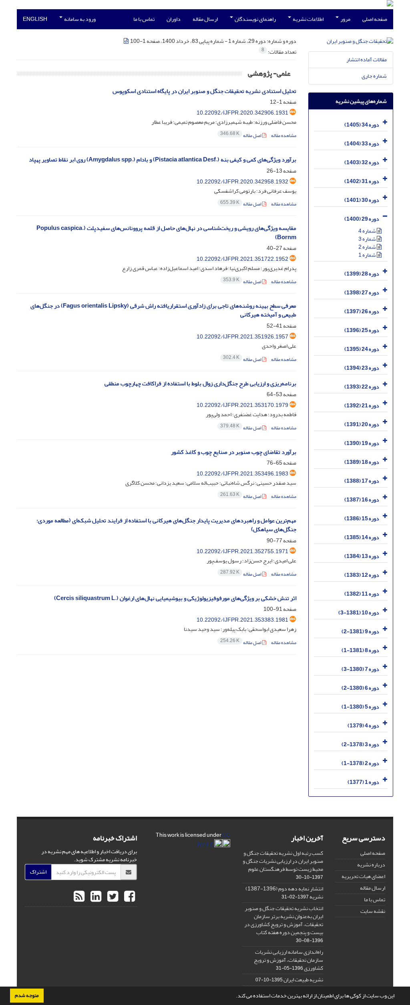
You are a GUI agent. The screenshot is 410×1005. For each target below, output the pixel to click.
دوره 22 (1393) (361, 386)
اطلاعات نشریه (308, 19)
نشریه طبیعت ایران (303, 979)
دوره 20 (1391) (361, 424)
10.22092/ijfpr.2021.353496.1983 (242, 473)
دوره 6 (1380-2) (360, 688)
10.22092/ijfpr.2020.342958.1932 (242, 181)
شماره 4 (367, 231)
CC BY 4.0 (213, 840)
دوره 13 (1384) (361, 556)
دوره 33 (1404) (361, 143)
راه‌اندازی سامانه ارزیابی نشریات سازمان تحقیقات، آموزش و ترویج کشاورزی (288, 960)
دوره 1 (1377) (363, 782)
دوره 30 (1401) (361, 200)
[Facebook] (128, 896)
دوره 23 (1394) (361, 368)
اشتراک (38, 871)
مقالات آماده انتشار (366, 59)
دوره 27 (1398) (361, 292)
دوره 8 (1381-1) (360, 650)
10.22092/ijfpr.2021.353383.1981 (242, 619)
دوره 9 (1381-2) (360, 631)
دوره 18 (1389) (361, 462)
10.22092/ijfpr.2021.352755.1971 (242, 551)
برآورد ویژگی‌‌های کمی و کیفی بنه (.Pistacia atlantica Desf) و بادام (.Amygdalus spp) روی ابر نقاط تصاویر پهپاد (162, 159)
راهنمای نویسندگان (255, 19)
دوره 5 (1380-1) (360, 706)
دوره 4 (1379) (363, 725)
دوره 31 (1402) (361, 181)
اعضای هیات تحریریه (363, 876)
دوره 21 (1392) (361, 405)
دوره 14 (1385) (361, 537)
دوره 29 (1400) (361, 218)
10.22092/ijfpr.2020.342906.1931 (242, 112)
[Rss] (79, 896)
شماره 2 (367, 247)
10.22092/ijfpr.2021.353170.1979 (242, 405)
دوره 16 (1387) (361, 499)
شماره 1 (367, 255)
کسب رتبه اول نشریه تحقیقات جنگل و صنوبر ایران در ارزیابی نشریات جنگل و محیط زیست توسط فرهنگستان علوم (283, 861)
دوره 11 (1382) (361, 593)
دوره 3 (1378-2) (360, 744)
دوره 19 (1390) (361, 443)
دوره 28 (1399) (361, 273)
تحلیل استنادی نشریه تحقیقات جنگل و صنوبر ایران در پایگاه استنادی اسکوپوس (204, 91)
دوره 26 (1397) (361, 311)
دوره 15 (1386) (361, 518)
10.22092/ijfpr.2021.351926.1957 (242, 336)
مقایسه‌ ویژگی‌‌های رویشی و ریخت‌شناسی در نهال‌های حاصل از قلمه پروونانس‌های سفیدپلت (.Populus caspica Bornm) (166, 232)
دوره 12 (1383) (361, 575)
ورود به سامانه (79, 19)
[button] (234, 996)
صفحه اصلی (374, 19)
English (35, 19)
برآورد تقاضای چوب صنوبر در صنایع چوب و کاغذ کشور (233, 452)
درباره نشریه (371, 864)
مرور (345, 19)
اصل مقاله (241, 135)
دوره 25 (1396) (361, 330)
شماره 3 (367, 239)
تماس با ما (144, 19)
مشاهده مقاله (283, 135)
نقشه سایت (372, 911)
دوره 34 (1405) (361, 124)
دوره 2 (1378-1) (360, 763)
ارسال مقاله (205, 19)
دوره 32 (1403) (361, 162)
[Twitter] (111, 896)
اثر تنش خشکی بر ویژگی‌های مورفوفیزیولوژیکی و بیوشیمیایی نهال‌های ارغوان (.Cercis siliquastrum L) (175, 598)
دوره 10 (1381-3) (358, 612)
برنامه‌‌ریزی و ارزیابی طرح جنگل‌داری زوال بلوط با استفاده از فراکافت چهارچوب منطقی (200, 383)
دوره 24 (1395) (361, 349)
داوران (174, 19)
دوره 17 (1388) (361, 480)
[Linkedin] (94, 896)
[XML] (126, 41)
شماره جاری (374, 75)
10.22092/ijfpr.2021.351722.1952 (242, 259)
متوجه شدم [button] (27, 995)
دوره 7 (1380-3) (360, 669)
